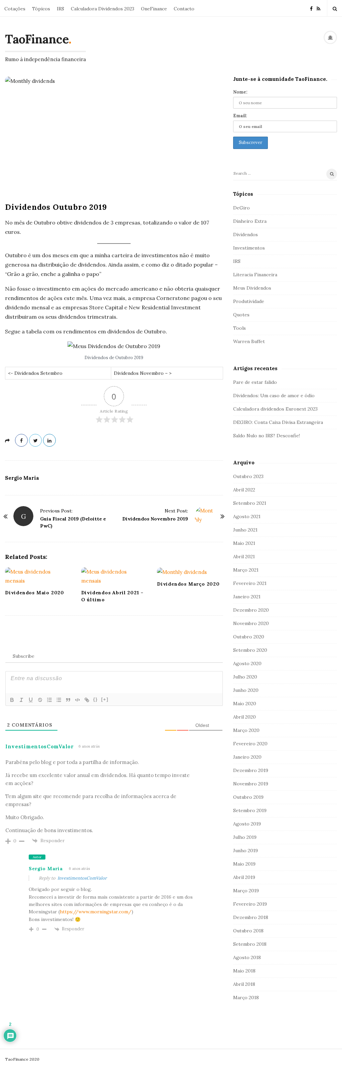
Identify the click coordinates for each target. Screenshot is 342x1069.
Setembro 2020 (250, 650)
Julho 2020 (245, 677)
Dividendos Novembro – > (143, 373)
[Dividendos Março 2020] (190, 572)
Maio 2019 (244, 864)
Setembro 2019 (250, 810)
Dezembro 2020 (251, 610)
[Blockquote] (68, 700)
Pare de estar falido (255, 382)
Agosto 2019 (247, 824)
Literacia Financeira (255, 275)
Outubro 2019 (248, 797)
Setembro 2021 (249, 503)
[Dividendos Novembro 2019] (205, 516)
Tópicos (41, 9)
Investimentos (249, 248)
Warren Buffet (249, 341)
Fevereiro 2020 (250, 744)
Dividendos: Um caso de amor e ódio (274, 396)
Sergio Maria (22, 478)
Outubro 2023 (248, 476)
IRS (60, 9)
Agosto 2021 (247, 516)
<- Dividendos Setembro (35, 373)
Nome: (240, 92)
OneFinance (154, 9)
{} (95, 699)
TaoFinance (36, 39)
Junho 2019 (245, 851)
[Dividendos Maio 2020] (38, 576)
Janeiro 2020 (247, 757)
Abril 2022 (244, 490)
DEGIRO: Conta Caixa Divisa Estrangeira (278, 422)
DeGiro (241, 208)
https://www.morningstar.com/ (96, 912)
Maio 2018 (244, 971)
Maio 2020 (244, 704)
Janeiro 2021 (247, 597)
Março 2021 (246, 570)
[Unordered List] (58, 700)
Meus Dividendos (252, 288)
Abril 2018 (244, 984)
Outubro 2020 (248, 637)
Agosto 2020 (247, 663)
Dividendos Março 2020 (188, 584)
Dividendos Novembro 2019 (155, 519)
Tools (239, 328)
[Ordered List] (49, 700)
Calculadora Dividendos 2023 (102, 9)
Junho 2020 (246, 690)
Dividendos (245, 235)
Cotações (14, 9)
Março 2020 (246, 730)
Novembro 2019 (250, 784)
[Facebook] (311, 8)
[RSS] (318, 8)
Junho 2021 (245, 530)
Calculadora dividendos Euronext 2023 (275, 409)
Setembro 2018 (250, 944)
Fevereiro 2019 (250, 904)
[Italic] (21, 700)
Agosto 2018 (247, 957)
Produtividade (248, 301)
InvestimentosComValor (82, 878)
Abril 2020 (244, 717)
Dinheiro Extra (250, 221)
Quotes (241, 315)
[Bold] (12, 700)
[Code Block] (77, 700)
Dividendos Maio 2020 (34, 593)
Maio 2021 (244, 543)
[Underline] (30, 700)
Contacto (184, 9)
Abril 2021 (244, 557)
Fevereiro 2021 (250, 583)
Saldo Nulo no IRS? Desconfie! (266, 436)
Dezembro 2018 (250, 917)
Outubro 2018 (248, 931)
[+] (105, 699)
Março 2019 (246, 891)
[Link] (87, 700)
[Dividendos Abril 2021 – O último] (114, 576)
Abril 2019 (244, 877)
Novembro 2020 (251, 623)
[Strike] (40, 700)
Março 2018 (246, 998)
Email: (240, 116)
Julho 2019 (244, 837)
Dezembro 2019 (250, 770)
